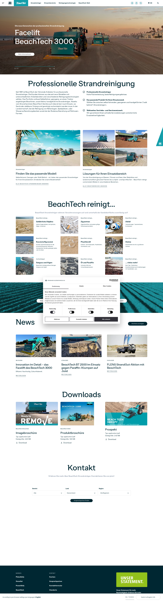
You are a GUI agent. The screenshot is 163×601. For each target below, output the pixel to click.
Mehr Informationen (24, 50)
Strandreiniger (36, 3)
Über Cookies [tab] (107, 286)
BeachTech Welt (84, 3)
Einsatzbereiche (50, 3)
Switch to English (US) (148, 597)
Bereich (34, 488)
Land (67, 488)
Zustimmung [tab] (56, 286)
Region (101, 488)
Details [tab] (81, 286)
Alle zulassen (106, 319)
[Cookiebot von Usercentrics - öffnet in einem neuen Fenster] (110, 280)
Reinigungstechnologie (67, 3)
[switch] (71, 312)
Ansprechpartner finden (81, 500)
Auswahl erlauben (81, 319)
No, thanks (130, 597)
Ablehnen (57, 319)
